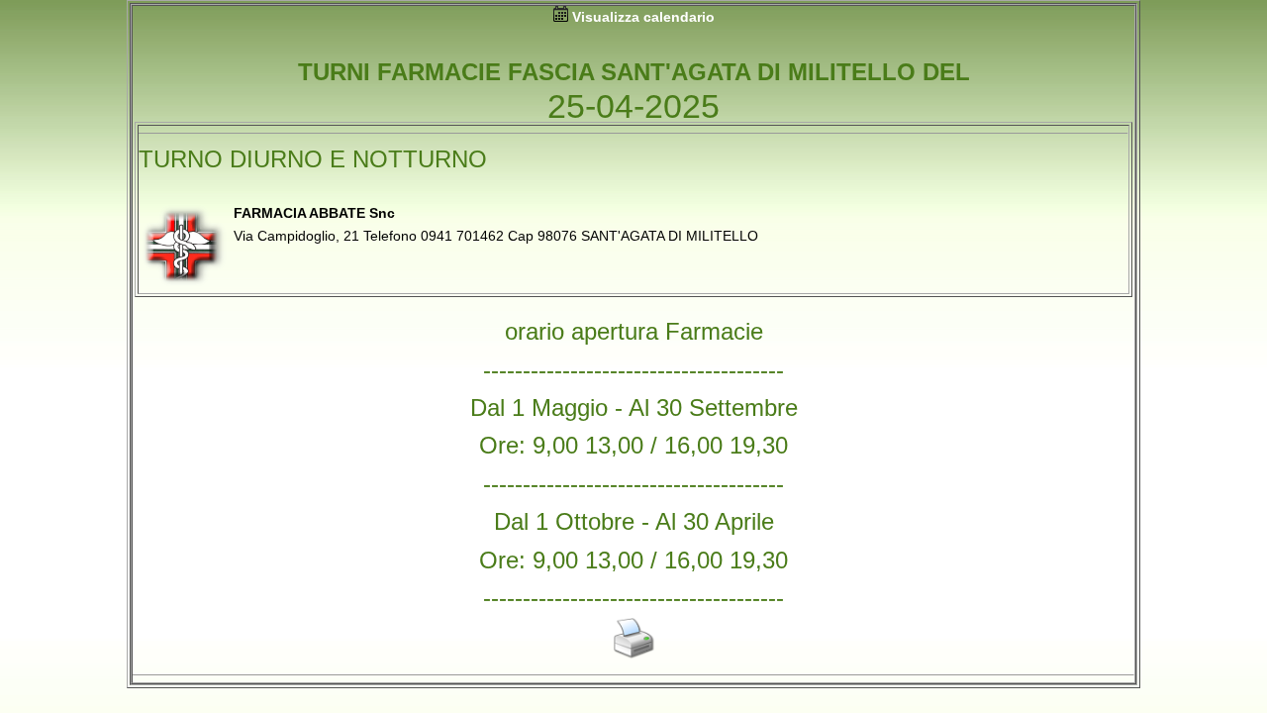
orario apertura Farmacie (634, 331)
